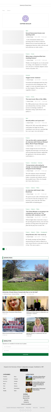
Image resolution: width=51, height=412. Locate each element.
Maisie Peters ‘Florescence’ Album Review (12, 312)
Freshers (5, 376)
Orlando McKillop (15, 294)
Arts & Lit (5, 381)
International (16, 388)
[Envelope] (25, 410)
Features (16, 379)
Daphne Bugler (25, 23)
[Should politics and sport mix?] (13, 125)
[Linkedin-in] (23, 410)
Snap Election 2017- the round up (36, 234)
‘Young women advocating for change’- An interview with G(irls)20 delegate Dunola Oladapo (36, 166)
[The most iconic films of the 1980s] (13, 103)
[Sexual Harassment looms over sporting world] (13, 37)
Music (4, 383)
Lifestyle (15, 381)
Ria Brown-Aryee (7, 294)
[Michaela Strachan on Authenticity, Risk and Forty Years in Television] (37, 324)
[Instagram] (20, 410)
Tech (4, 386)
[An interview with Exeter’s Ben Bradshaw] (13, 194)
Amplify (4, 390)
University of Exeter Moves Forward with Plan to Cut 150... (39, 378)
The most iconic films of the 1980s (36, 99)
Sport (4, 388)
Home (4, 10)
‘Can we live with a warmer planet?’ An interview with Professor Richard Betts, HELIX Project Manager (37, 142)
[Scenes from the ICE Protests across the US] (14, 324)
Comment (5, 379)
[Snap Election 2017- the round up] (13, 239)
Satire (15, 390)
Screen (15, 383)
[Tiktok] (30, 410)
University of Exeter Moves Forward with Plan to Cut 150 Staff (20, 292)
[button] (47, 2)
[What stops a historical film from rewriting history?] (13, 60)
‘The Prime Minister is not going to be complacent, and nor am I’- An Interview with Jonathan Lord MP (37, 213)
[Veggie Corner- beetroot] (13, 82)
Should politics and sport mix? (35, 120)
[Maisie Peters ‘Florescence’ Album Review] (14, 303)
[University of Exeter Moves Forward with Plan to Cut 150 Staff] (25, 275)
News (15, 376)
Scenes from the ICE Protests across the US (12, 333)
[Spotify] (28, 410)
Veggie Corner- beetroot (33, 77)
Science (15, 386)
